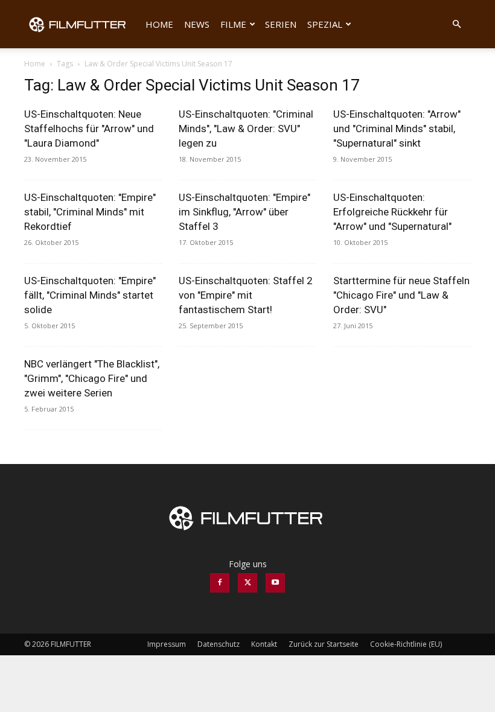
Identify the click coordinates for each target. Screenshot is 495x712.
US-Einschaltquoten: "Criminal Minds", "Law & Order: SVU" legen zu (246, 128)
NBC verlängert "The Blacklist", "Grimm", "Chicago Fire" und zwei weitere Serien (91, 378)
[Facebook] (219, 583)
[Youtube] (275, 583)
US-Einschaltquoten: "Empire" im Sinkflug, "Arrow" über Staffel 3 (244, 211)
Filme (233, 24)
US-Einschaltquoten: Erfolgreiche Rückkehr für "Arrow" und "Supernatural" (392, 211)
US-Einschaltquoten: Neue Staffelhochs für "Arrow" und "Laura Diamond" (89, 128)
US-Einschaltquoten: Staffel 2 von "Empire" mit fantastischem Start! (246, 295)
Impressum (166, 644)
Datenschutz (218, 644)
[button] (456, 24)
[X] (247, 583)
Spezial (324, 24)
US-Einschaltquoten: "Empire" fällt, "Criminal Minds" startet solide (90, 295)
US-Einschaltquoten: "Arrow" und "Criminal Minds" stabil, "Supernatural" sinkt (397, 128)
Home (159, 24)
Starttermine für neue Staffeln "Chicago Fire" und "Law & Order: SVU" (401, 295)
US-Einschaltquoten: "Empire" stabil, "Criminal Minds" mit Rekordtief (90, 211)
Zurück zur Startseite (324, 644)
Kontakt (264, 644)
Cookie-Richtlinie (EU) (406, 644)
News (196, 24)
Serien (280, 24)
